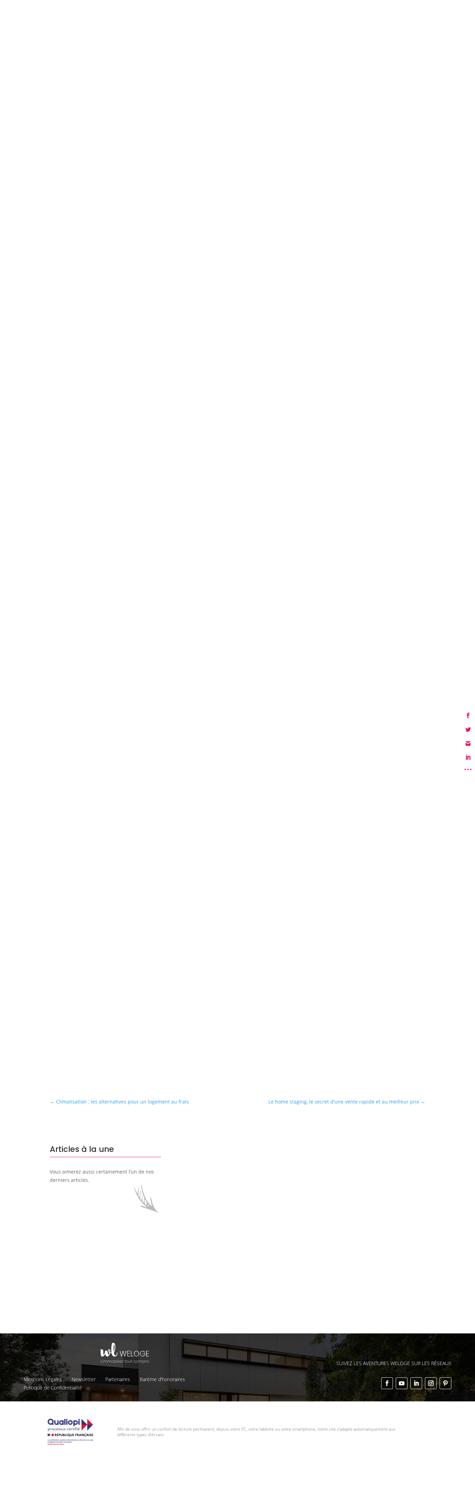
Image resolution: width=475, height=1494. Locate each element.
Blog (421, 11)
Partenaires (117, 1379)
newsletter (224, 1009)
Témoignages (392, 11)
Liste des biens (307, 11)
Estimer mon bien (230, 24)
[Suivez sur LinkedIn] (416, 1383)
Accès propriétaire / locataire (410, 25)
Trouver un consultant (341, 24)
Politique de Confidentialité (53, 1387)
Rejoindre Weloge (283, 24)
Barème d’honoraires (162, 1379)
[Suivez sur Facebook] (387, 1383)
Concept (273, 11)
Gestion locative (351, 11)
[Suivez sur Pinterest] (445, 1383)
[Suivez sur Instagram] (431, 1383)
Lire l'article (230, 1265)
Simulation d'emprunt (172, 24)
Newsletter (84, 1379)
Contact (442, 11)
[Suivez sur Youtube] (402, 1383)
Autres (88, 157)
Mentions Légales (43, 1379)
